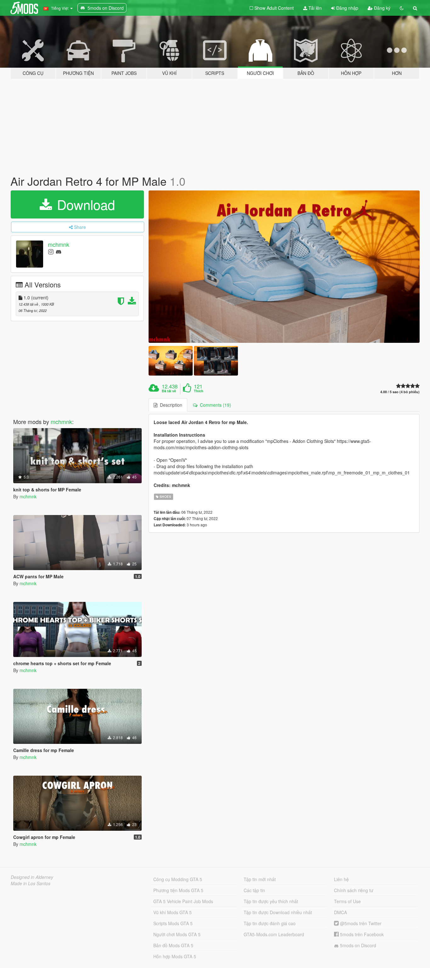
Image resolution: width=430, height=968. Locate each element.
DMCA (340, 912)
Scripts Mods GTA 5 (173, 923)
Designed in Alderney (32, 877)
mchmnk (58, 244)
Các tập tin (254, 890)
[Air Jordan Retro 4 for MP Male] (284, 266)
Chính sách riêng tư (353, 890)
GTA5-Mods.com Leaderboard (274, 934)
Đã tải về (169, 391)
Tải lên (314, 8)
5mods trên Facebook (361, 934)
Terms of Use (347, 901)
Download (84, 204)
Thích (198, 391)
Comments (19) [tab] (214, 405)
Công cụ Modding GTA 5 (177, 879)
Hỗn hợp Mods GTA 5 (174, 956)
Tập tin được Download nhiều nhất (278, 912)
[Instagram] (51, 251)
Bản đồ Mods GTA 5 (173, 945)
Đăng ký (381, 8)
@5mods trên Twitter (360, 923)
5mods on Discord (357, 945)
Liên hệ (341, 879)
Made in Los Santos (30, 883)
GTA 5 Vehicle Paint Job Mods (183, 901)
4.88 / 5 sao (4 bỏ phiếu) (400, 391)
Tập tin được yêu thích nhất (271, 901)
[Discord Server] (58, 251)
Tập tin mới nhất (260, 879)
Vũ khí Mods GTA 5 (172, 912)
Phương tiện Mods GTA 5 (178, 890)
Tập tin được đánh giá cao (270, 923)
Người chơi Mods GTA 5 (177, 934)
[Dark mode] (401, 8)
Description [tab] (169, 405)
